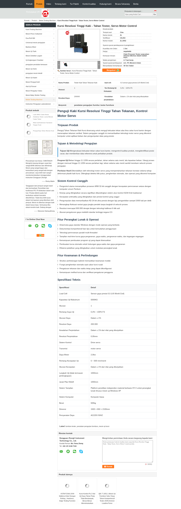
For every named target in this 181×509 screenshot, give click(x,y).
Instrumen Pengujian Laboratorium (38, 104)
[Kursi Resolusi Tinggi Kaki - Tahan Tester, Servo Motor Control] (79, 44)
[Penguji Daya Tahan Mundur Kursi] (29, 133)
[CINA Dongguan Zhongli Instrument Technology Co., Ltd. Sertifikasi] (33, 147)
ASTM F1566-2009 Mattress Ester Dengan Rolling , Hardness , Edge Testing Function (67, 497)
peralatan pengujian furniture (87, 426)
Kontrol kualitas (89, 4)
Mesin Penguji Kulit (33, 82)
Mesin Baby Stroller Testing (35, 95)
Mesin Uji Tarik (31, 51)
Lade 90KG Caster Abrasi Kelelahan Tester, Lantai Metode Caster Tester (43, 117)
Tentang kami (60, 4)
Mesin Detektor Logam (34, 56)
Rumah (29, 4)
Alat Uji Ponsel (31, 86)
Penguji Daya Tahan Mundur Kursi (43, 131)
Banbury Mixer (31, 47)
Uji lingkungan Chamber (34, 60)
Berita (135, 4)
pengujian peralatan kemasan (36, 64)
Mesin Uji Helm (31, 69)
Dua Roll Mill (30, 38)
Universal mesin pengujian (35, 43)
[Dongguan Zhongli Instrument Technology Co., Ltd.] (45, 13)
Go (154, 14)
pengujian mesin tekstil (34, 73)
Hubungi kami (105, 4)
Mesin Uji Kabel (31, 78)
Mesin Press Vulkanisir (34, 34)
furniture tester (71, 426)
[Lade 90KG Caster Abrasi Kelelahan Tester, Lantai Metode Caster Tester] (29, 116)
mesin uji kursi (104, 426)
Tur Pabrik (74, 4)
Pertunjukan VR (33, 12)
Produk (39, 4)
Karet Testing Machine (34, 29)
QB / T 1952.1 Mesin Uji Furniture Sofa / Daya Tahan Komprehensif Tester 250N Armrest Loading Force (107, 498)
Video (48, 4)
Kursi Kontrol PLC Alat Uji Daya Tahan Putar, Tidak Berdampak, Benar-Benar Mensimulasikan (87, 498)
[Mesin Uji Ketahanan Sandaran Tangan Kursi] (29, 125)
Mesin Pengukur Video (34, 91)
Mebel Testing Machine (47, 21)
